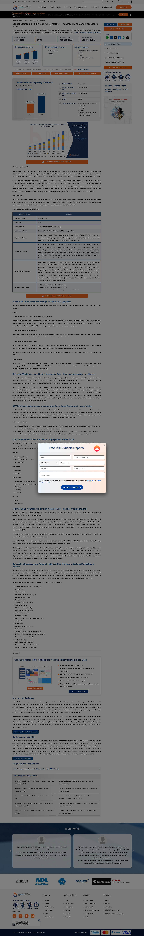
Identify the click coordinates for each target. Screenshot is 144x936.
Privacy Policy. (91, 480)
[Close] (104, 445)
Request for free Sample (72, 487)
